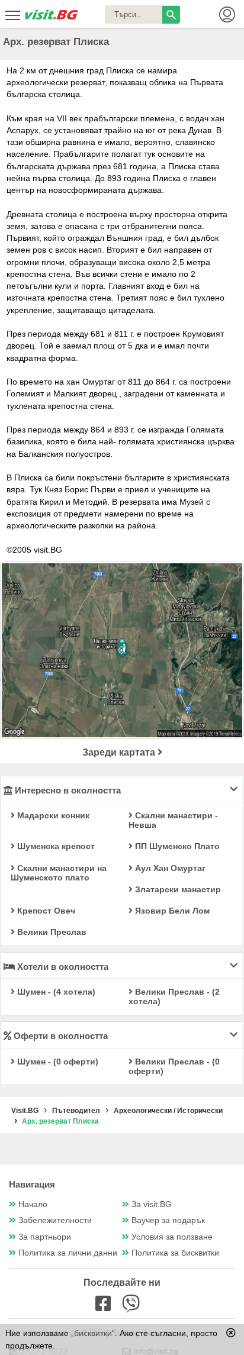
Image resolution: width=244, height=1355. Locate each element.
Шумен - (55, 991)
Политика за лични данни (67, 1252)
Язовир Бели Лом (171, 910)
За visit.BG (151, 1204)
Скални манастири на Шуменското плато (59, 872)
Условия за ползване (172, 1237)
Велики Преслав (50, 932)
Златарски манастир (177, 889)
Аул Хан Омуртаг (169, 868)
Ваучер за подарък (168, 1220)
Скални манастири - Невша (173, 820)
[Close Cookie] (231, 1332)
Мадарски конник (52, 815)
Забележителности (55, 1220)
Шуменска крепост (55, 846)
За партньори (44, 1237)
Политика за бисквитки (175, 1252)
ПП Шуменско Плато (176, 846)
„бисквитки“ (93, 1333)
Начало (32, 1204)
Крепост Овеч (45, 910)
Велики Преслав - (174, 996)
